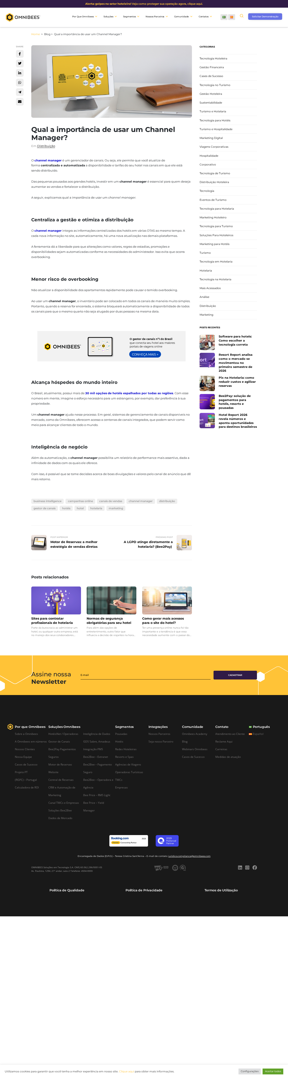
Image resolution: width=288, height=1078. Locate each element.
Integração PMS (93, 749)
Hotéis (119, 741)
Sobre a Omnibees (26, 734)
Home (35, 34)
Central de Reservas (61, 779)
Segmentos (124, 727)
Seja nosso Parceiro (160, 741)
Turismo (205, 253)
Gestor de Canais (59, 741)
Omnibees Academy (194, 734)
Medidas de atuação (228, 757)
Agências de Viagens (128, 764)
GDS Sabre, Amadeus (96, 741)
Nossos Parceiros (159, 734)
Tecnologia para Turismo (216, 226)
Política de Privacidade (144, 890)
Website (53, 772)
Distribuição (46, 146)
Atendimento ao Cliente (230, 734)
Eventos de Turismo (213, 200)
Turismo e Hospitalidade (216, 129)
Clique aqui (126, 1071)
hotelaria (96, 508)
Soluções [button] (108, 16)
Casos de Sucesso (26, 764)
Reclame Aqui (223, 741)
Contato (221, 727)
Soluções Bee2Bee (60, 810)
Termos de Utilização (221, 890)
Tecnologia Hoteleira (213, 58)
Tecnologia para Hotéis (215, 120)
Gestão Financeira (212, 67)
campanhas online (80, 501)
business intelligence (47, 501)
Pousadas (121, 734)
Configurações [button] (250, 1071)
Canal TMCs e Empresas (63, 802)
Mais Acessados (210, 288)
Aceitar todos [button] (273, 1071)
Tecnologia (207, 191)
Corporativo (208, 164)
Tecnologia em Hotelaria (216, 261)
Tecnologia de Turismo (215, 173)
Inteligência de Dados (96, 734)
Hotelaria (206, 270)
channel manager (48, 160)
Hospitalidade (209, 155)
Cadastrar (235, 675)
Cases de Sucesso (211, 76)
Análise (204, 297)
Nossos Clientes (25, 749)
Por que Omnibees (30, 727)
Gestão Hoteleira (211, 93)
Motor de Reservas (60, 764)
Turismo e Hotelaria (213, 111)
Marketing (206, 314)
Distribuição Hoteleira (214, 182)
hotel (80, 508)
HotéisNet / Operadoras (63, 734)
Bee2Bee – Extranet (95, 757)
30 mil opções (96, 393)
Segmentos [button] (129, 16)
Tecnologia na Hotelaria (215, 279)
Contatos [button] (204, 16)
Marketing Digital (211, 138)
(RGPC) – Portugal (26, 779)
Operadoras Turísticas (129, 772)
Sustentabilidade (211, 102)
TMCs (118, 779)
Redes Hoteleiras (126, 749)
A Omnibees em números (31, 741)
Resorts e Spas (124, 757)
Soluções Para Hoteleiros (216, 235)
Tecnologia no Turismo (215, 85)
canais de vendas (110, 501)
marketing (116, 508)
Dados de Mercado (60, 818)
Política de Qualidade (67, 890)
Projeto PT (21, 772)
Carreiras (221, 749)
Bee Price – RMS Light (96, 795)
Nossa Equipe (23, 757)
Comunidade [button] (181, 16)
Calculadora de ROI (27, 787)
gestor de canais (45, 508)
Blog (185, 741)
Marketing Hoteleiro (213, 217)
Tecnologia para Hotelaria (217, 208)
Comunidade (192, 727)
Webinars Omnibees (194, 749)
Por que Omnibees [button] (83, 16)
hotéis (66, 508)
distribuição (167, 501)
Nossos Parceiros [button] (155, 16)
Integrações (157, 727)
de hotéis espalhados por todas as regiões (140, 393)
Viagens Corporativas (214, 147)
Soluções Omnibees (64, 727)
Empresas (121, 787)
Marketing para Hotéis (215, 244)
